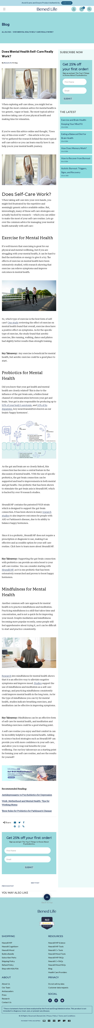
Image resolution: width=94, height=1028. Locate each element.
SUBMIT (29, 867)
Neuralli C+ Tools (55, 950)
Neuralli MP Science (56, 943)
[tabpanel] (47, 3)
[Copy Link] (23, 826)
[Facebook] (23, 822)
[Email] (15, 822)
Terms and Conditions (66, 1016)
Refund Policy (7, 965)
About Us (6, 984)
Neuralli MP (7, 943)
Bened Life (8, 63)
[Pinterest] (15, 826)
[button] (4, 9)
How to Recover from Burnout (75, 159)
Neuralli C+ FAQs (55, 961)
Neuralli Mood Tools (57, 954)
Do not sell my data (56, 984)
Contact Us (6, 1002)
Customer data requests (58, 987)
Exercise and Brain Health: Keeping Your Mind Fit (73, 123)
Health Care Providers (57, 972)
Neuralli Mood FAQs (57, 965)
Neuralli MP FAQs (56, 957)
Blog (50, 968)
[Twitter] (19, 822)
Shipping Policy (8, 961)
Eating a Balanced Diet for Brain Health (73, 137)
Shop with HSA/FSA (10, 968)
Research (6, 998)
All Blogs (6, 32)
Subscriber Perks (9, 957)
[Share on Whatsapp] (19, 826)
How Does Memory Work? (74, 149)
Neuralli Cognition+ (10, 946)
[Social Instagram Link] (56, 1000)
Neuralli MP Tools (56, 946)
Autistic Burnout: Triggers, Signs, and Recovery (74, 171)
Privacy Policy (52, 1016)
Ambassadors (7, 991)
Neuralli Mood (8, 950)
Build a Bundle (8, 954)
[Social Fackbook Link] (50, 1000)
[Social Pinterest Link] (62, 1000)
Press (4, 995)
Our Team (6, 987)
